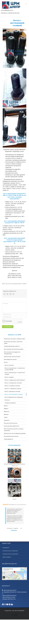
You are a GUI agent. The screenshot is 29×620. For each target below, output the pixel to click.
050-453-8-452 (15, 13)
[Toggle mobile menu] (26, 4)
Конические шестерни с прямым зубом (10, 550)
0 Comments (24, 283)
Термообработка (6, 547)
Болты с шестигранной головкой (14, 283)
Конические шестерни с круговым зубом (10, 553)
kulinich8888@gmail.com (7, 10)
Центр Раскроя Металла (22, 504)
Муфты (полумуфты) (7, 557)
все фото (14, 499)
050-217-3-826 (7, 13)
